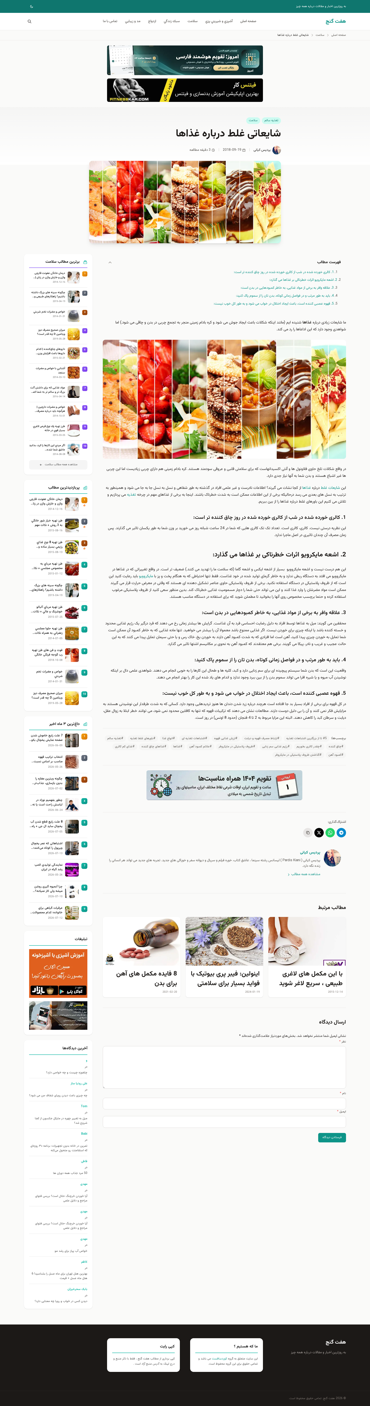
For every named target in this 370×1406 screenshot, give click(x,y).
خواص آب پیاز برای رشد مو (71, 1251)
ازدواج (152, 21)
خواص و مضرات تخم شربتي (49, 312)
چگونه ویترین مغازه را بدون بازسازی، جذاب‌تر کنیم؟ (48, 781)
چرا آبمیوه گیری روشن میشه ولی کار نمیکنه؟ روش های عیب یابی (48, 889)
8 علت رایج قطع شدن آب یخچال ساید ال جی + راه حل (46, 824)
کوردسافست (219, 1358)
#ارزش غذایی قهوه (225, 738)
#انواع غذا (168, 738)
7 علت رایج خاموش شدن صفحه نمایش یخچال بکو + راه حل (47, 738)
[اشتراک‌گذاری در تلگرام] (341, 832)
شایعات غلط (330, 488)
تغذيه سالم (271, 120)
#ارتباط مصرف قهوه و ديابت (261, 738)
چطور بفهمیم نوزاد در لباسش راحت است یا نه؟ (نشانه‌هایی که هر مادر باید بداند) (47, 802)
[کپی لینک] (308, 832)
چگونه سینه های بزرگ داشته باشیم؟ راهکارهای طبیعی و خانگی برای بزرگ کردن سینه (48, 295)
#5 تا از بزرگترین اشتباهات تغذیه (306, 738)
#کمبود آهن (335, 755)
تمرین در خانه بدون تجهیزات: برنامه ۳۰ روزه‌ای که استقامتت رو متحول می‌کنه (58, 1148)
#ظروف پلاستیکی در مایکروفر (237, 746)
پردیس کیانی (262, 150)
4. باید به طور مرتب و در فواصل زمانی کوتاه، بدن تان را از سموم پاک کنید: (285, 296)
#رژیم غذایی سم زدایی (276, 746)
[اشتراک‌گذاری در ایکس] (319, 832)
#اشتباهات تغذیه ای (194, 738)
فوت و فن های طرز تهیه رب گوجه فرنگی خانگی (47, 652)
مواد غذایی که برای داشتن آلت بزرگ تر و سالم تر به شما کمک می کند (47, 390)
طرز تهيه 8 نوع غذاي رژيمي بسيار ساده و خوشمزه (50, 544)
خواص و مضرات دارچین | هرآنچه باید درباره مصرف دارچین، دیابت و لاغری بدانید (48, 409)
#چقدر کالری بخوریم (309, 746)
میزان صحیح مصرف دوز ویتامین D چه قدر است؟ (51, 332)
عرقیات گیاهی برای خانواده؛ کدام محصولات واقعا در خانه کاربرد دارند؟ (46, 910)
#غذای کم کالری (125, 746)
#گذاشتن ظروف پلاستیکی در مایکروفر (298, 755)
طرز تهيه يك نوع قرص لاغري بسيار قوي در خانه (49, 428)
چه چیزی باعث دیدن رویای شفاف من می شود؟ (58, 1095)
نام (343, 1093)
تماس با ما (110, 21)
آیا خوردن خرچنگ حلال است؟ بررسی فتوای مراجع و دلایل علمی (61, 1198)
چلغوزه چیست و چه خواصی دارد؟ (66, 1073)
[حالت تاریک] (28, 6)
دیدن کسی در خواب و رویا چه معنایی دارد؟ (61, 1301)
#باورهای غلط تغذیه (142, 738)
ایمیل (341, 1111)
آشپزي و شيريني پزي (219, 21)
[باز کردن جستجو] (28, 21)
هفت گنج (336, 1342)
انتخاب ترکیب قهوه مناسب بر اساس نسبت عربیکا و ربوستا (48, 759)
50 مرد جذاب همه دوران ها (70, 1173)
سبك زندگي (172, 21)
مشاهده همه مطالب (305, 874)
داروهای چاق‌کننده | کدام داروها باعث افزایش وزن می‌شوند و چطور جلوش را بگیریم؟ (50, 351)
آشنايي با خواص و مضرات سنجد (50, 371)
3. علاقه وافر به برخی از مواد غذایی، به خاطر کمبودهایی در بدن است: (287, 288)
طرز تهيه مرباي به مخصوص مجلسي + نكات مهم (47, 566)
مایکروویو (146, 576)
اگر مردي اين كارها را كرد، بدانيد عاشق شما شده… (47, 448)
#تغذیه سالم (115, 738)
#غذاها (177, 746)
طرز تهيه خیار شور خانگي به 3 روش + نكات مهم (47, 523)
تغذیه (131, 495)
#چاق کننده (336, 746)
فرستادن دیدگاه (332, 1137)
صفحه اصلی (248, 21)
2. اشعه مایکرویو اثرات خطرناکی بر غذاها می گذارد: (303, 280)
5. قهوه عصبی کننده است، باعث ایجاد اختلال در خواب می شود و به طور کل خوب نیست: (274, 304)
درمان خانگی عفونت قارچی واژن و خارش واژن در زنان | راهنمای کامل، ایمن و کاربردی (48, 275)
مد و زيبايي (132, 21)
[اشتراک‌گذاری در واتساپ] (330, 832)
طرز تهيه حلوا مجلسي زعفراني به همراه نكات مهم (49, 631)
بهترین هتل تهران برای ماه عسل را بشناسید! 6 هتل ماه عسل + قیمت (59, 1276)
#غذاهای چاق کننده (154, 746)
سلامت (193, 21)
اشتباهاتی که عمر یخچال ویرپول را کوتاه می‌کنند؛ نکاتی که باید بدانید (47, 845)
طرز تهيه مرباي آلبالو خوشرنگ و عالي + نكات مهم (48, 609)
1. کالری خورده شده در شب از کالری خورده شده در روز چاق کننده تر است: (284, 272)
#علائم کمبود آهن (200, 746)
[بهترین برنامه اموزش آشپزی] (58, 973)
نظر (342, 1041)
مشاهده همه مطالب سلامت (61, 464)
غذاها (306, 488)
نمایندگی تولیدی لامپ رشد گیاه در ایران (48, 867)
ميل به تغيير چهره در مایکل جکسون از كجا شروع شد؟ (61, 1120)
